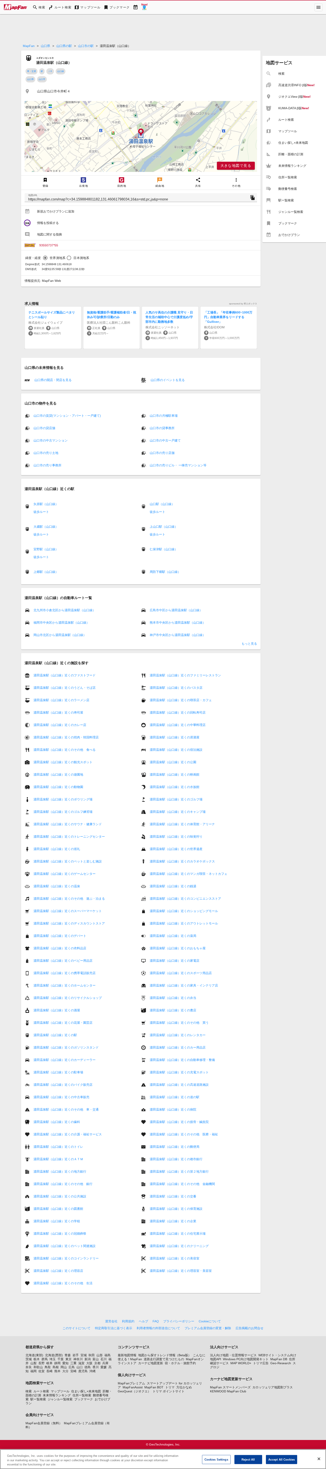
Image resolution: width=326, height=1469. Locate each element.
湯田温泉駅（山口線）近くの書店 (173, 1010)
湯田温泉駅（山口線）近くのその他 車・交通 (66, 1109)
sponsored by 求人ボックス (243, 303)
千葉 (60, 1359)
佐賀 (41, 1371)
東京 (68, 1359)
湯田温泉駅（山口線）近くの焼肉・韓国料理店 (66, 737)
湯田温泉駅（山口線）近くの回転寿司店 (178, 712)
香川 (95, 1367)
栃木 (36, 1359)
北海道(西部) (54, 1355)
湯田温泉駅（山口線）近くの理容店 (58, 1270)
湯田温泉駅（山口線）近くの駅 (55, 1035)
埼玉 (52, 1359)
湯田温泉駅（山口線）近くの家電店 (174, 960)
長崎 (49, 1371)
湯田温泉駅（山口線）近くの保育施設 (176, 1208)
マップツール (60, 1391)
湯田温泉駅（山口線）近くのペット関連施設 (64, 1246)
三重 (73, 1363)
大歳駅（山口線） (45, 526)
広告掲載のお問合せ (249, 1328)
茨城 (29, 1359)
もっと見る (249, 643)
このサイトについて (76, 1328)
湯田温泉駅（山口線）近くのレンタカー (178, 1035)
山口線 (60, 71)
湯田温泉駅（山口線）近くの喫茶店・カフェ (181, 700)
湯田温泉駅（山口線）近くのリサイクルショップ (67, 998)
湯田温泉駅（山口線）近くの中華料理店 (178, 725)
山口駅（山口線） (162, 504)
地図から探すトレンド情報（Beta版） (164, 1355)
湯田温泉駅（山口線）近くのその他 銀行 (62, 1184)
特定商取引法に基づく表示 (113, 1328)
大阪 (89, 1363)
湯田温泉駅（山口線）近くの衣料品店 (59, 948)
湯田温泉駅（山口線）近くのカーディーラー (64, 1060)
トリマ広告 (261, 1363)
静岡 (57, 1363)
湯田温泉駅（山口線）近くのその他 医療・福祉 (184, 1134)
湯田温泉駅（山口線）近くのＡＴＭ (58, 1159)
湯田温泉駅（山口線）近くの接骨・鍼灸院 (179, 1122)
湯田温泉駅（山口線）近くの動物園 (58, 787)
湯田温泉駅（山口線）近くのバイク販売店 (62, 1084)
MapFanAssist (133, 1387)
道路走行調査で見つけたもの (164, 1359)
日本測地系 (81, 258)
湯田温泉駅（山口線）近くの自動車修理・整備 (182, 1060)
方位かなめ (184, 1387)
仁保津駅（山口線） (164, 549)
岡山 (64, 1367)
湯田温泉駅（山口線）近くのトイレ (58, 1146)
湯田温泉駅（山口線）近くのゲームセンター (64, 874)
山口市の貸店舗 (44, 428)
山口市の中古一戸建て (165, 440)
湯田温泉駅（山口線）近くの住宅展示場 (178, 1233)
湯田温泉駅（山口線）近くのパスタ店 (176, 687)
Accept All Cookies (281, 1459)
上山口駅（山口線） (164, 526)
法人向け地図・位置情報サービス (233, 1355)
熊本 (57, 1371)
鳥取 (48, 1367)
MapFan (29, 46)
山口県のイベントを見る (167, 380)
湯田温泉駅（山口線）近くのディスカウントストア (69, 923)
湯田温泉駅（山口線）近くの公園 (173, 762)
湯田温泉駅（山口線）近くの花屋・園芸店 (62, 1022)
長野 (41, 1363)
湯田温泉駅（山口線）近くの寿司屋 (58, 712)
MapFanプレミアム (131, 1383)
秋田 (91, 1355)
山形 (99, 1355)
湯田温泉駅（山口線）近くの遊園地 (58, 774)
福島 (107, 1355)
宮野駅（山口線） (45, 549)
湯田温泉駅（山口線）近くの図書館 (58, 1208)
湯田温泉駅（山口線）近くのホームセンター (64, 985)
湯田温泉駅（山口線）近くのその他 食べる (64, 749)
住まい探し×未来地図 (86, 1391)
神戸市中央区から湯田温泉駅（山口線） (178, 635)
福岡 (33, 1371)
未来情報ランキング (57, 1395)
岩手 (76, 1355)
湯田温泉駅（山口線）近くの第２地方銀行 (179, 1171)
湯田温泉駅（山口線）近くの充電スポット (179, 1072)
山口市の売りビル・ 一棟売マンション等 (178, 465)
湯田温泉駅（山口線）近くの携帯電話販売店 (64, 973)
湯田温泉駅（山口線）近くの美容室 (174, 1258)
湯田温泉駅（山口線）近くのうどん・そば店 (64, 687)
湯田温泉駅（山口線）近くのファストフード (64, 675)
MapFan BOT (153, 1387)
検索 (29, 1391)
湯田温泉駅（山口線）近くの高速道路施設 (179, 1084)
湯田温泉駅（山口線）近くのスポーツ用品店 (181, 973)
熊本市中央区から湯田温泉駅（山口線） (178, 622)
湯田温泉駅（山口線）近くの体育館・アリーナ (182, 824)
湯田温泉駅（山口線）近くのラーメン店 (61, 700)
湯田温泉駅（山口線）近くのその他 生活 (62, 1283)
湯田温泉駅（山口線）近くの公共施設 (59, 1196)
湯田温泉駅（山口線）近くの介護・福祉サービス (67, 1134)
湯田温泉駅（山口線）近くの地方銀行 (59, 1171)
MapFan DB (278, 1359)
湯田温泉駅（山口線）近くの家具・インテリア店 (184, 985)
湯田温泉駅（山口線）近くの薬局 (173, 936)
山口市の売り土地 (45, 453)
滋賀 (81, 1363)
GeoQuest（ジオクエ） (134, 1391)
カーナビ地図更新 (150, 1363)
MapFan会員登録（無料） (44, 1423)
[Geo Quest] (144, 7)
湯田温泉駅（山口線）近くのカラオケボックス (182, 861)
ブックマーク (83, 1399)
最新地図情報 (127, 1355)
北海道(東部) (34, 1355)
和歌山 (38, 1367)
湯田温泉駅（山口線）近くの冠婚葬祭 (59, 1233)
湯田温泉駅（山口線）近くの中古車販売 (61, 1097)
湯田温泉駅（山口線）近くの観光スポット (62, 762)
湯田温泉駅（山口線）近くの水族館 (174, 787)
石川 (103, 1359)
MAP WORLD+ (240, 1363)
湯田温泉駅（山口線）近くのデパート (59, 936)
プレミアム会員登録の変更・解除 (208, 1328)
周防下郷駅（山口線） (165, 572)
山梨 (33, 1363)
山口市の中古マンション (50, 440)
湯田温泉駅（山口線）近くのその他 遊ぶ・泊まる (69, 898)
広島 (72, 1367)
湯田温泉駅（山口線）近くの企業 (173, 1221)
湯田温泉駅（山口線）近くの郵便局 (174, 1146)
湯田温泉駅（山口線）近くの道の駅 (174, 1097)
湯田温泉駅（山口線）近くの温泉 (56, 886)
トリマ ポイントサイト (169, 1391)
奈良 (29, 1367)
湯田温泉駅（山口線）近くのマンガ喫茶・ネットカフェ (188, 874)
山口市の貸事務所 (162, 428)
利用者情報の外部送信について (158, 1328)
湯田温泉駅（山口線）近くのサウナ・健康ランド (67, 824)
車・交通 (31, 71)
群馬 (44, 1359)
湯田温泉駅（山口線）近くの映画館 (174, 774)
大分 (65, 1371)
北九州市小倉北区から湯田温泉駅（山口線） (64, 610)
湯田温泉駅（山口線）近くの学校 (56, 1221)
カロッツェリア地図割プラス (272, 1387)
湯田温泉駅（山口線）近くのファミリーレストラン (185, 675)
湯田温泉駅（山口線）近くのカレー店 (59, 725)
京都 (97, 1363)
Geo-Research (280, 1363)
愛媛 (103, 1367)
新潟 (87, 1359)
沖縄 (92, 1371)
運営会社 (111, 1321)
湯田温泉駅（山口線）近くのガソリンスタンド (66, 1047)
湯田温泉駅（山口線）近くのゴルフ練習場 (62, 811)
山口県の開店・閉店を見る (52, 380)
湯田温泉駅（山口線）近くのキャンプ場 (178, 811)
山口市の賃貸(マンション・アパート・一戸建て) (67, 415)
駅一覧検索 (38, 1399)
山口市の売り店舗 (162, 453)
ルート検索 (41, 1391)
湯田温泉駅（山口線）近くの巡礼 (56, 849)
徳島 (87, 1367)
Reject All (248, 1459)
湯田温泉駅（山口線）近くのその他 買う (179, 1022)
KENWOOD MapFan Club (228, 1391)
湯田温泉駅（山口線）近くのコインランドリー (66, 1258)
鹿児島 (83, 1371)
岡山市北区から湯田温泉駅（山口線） (59, 635)
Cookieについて (210, 1321)
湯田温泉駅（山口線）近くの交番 (173, 1196)
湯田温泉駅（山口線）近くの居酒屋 (174, 737)
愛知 (65, 1363)
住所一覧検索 (82, 1395)
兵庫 (105, 1363)
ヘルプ (143, 1321)
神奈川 (78, 1359)
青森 (68, 1355)
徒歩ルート (41, 512)
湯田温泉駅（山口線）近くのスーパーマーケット (67, 911)
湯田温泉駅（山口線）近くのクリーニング (179, 1246)
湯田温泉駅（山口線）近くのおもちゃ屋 (178, 948)
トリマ (170, 1387)
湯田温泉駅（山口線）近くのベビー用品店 (62, 960)
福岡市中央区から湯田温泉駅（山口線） (61, 622)
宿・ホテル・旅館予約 (180, 1363)
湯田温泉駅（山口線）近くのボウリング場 (62, 799)
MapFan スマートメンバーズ (230, 1387)
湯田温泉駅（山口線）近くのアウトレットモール (184, 923)
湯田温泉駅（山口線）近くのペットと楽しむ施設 (67, 861)
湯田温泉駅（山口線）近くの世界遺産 (176, 849)
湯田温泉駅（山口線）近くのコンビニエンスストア (185, 898)
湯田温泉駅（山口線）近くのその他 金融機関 (182, 1184)
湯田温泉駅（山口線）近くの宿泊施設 (176, 749)
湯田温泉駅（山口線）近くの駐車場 (58, 1072)
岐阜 (49, 1363)
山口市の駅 (86, 46)
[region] (141, 136)
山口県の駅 (64, 46)
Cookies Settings (216, 1459)
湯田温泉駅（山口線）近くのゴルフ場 (176, 799)
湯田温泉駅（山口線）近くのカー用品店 (178, 1047)
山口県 (45, 46)
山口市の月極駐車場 (164, 415)
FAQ (156, 1321)
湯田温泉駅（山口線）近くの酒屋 (56, 1010)
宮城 (84, 1355)
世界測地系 (57, 258)
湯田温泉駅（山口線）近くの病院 (173, 1109)
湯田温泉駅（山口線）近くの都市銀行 (176, 1159)
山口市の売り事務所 (47, 465)
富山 (95, 1359)
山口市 (42, 79)
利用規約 (128, 1321)
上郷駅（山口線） (45, 572)
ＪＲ (50, 71)
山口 (80, 1367)
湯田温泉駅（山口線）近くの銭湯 (173, 886)
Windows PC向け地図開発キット (246, 1359)
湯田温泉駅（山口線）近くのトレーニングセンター (69, 836)
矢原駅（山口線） (45, 504)
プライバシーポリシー (178, 1321)
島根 (56, 1367)
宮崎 (73, 1371)
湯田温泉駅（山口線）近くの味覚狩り (176, 836)
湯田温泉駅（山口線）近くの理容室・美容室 (181, 1270)
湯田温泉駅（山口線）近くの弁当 (173, 998)
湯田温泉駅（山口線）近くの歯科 (56, 1122)
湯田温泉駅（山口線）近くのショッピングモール (184, 911)
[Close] (319, 1459)
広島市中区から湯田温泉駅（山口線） (176, 610)
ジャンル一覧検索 (60, 1399)
